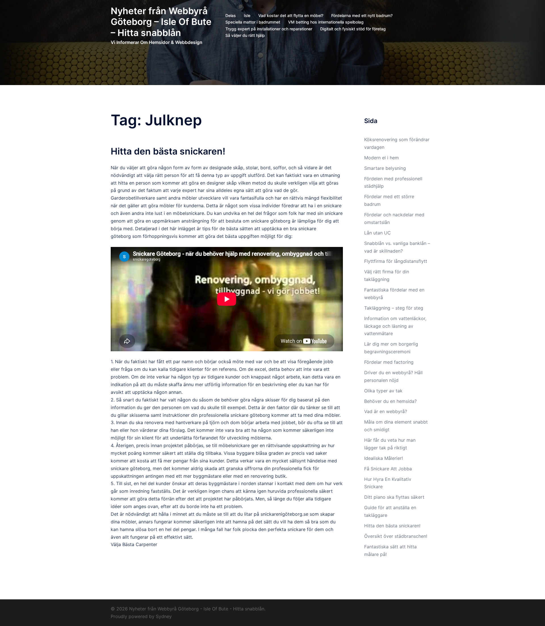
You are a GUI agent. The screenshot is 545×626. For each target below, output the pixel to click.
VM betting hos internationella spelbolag (326, 22)
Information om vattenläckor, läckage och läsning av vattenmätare (395, 326)
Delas (230, 15)
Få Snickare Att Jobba (388, 468)
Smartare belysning (385, 168)
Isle (247, 15)
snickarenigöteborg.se (284, 514)
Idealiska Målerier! (383, 458)
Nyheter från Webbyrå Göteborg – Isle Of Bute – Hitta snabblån (161, 21)
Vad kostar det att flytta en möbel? (290, 15)
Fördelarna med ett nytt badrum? (362, 15)
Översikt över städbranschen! (395, 536)
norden (248, 483)
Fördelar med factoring (389, 362)
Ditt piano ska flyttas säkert (394, 497)
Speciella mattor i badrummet (252, 22)
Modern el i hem (381, 157)
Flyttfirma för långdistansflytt (396, 261)
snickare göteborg (270, 221)
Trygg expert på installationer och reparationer (268, 28)
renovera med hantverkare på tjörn (181, 422)
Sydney (164, 616)
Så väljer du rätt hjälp (245, 35)
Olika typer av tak (383, 391)
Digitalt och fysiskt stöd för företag (353, 28)
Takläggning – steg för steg (394, 308)
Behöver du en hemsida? (390, 401)
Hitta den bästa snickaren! (168, 151)
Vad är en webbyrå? (385, 411)
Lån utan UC (377, 233)
